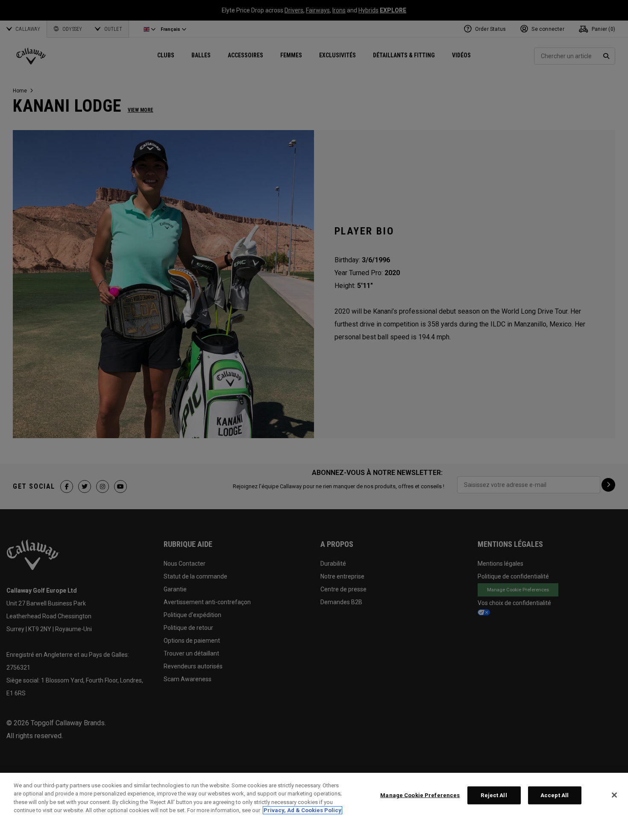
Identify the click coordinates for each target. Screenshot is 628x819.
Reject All (494, 795)
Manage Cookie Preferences (420, 795)
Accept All (554, 795)
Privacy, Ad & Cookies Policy (302, 810)
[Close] (614, 795)
